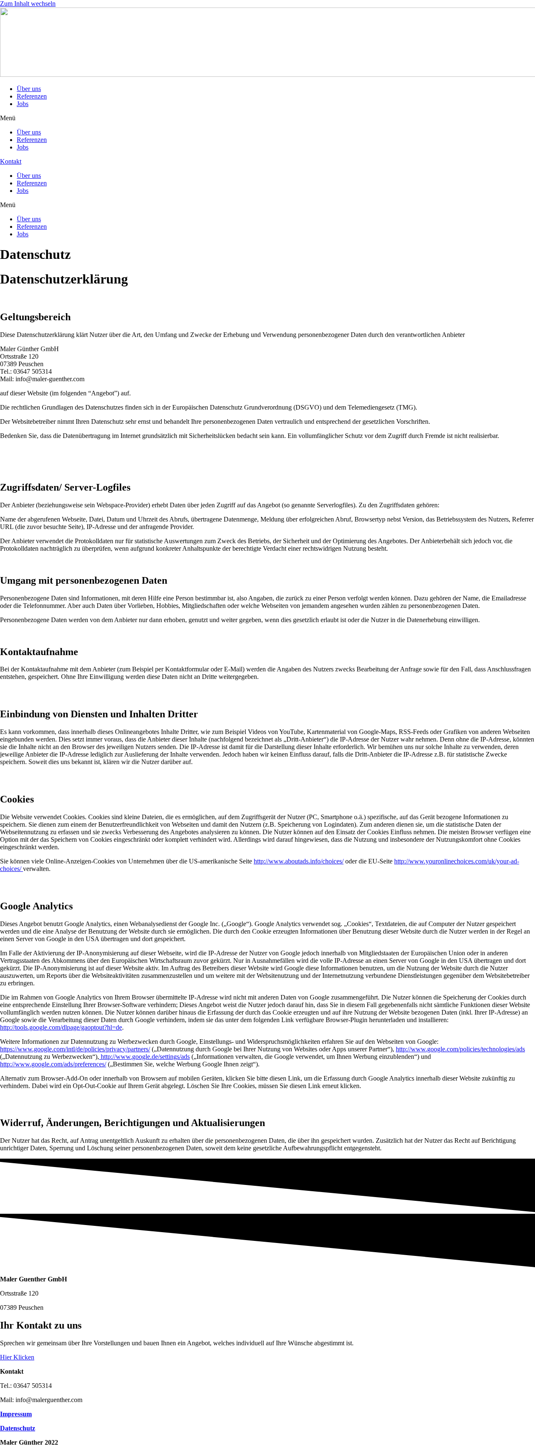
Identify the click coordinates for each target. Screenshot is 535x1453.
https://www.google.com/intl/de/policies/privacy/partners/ (75, 1049)
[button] (267, 118)
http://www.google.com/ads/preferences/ (53, 1064)
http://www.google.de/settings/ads (144, 1056)
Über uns (29, 88)
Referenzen (32, 96)
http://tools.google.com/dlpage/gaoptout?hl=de (61, 1027)
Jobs (22, 103)
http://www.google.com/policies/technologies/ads (460, 1049)
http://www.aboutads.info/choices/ (299, 861)
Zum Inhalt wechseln (28, 3)
